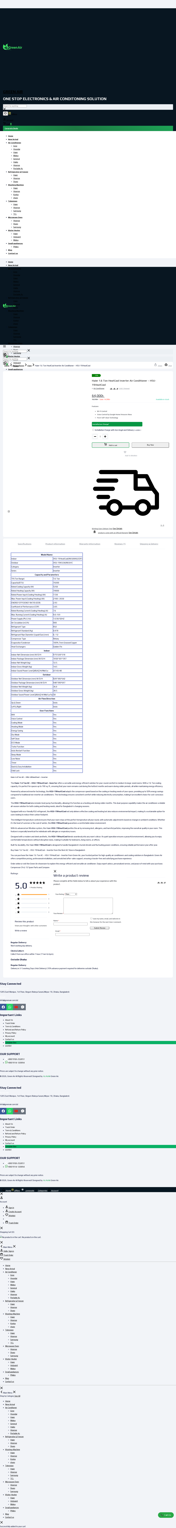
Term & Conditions (12, 1026)
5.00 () (124, 388)
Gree (15, 146)
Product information (55, 544)
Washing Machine (16, 185)
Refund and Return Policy (15, 1030)
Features (95, 406)
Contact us (13, 253)
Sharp (15, 181)
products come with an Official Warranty (113, 533)
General (16, 159)
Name (56, 921)
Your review (58, 913)
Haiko (15, 162)
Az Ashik (46, 1076)
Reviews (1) (120, 544)
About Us (9, 1020)
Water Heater (14, 230)
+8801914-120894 (16, 1063)
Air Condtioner (14, 143)
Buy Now (150, 445)
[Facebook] (3, 1007)
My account (10, 1036)
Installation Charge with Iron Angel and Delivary (118, 430)
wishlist (8, 1046)
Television (12, 201)
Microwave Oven (15, 217)
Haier (15, 152)
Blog (10, 250)
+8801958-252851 (16, 1059)
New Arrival (13, 139)
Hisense (16, 165)
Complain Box (10, 1042)
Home (10, 136)
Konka (16, 194)
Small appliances (15, 243)
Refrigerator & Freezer (18, 172)
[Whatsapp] (9, 1007)
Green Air (13, 91)
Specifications (24, 544)
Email (57, 931)
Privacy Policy (10, 1033)
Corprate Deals (11, 128)
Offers (14, 114)
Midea (15, 156)
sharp (15, 198)
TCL (15, 214)
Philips (16, 247)
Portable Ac (18, 168)
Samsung (17, 211)
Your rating (60, 894)
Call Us (166, 1515)
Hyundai (16, 149)
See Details (117, 528)
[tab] (24, 544)
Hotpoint (17, 237)
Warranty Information (89, 544)
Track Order (10, 1023)
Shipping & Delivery (149, 544)
